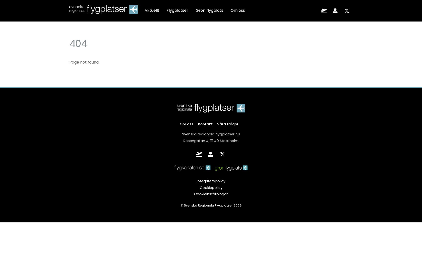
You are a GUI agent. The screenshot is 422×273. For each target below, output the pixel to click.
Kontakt (205, 124)
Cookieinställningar (211, 194)
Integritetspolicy (211, 181)
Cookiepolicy (211, 187)
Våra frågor (228, 124)
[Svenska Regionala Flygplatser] (103, 11)
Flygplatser (177, 10)
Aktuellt (152, 10)
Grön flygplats (209, 10)
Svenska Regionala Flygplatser (208, 205)
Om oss (238, 10)
